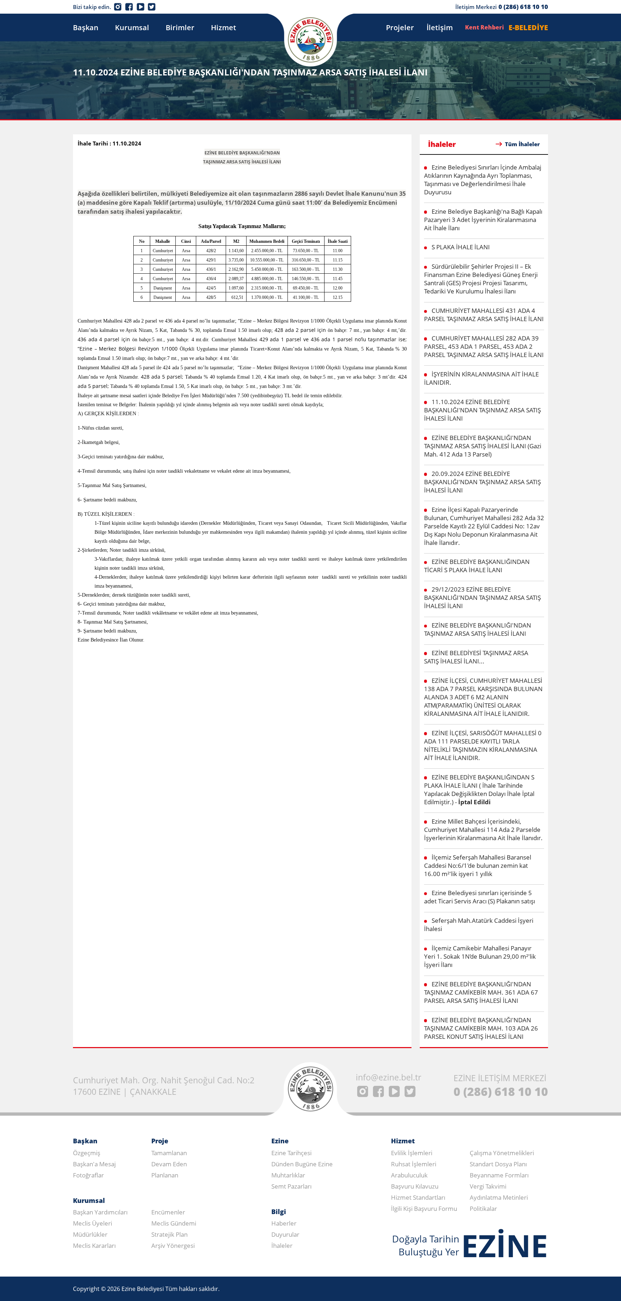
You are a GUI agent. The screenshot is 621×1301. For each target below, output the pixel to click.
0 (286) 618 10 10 (523, 7)
